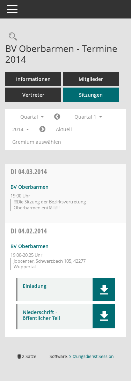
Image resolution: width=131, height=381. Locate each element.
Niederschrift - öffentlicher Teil (41, 315)
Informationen (33, 79)
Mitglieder (91, 79)
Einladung (34, 286)
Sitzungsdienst (91, 356)
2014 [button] (18, 129)
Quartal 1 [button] (86, 116)
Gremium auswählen (36, 142)
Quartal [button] (29, 116)
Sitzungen (91, 94)
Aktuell (64, 129)
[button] (104, 289)
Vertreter (33, 94)
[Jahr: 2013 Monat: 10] (57, 117)
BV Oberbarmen (29, 187)
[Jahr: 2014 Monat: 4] (42, 129)
